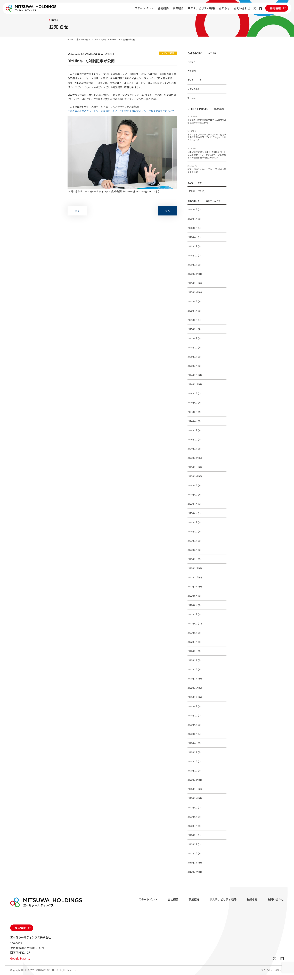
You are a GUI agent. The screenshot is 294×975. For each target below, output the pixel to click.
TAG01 (192, 190)
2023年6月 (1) (194, 513)
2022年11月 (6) (194, 577)
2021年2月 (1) (194, 761)
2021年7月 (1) (194, 715)
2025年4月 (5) (194, 338)
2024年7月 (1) (194, 393)
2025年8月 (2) (194, 301)
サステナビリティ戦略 (201, 8)
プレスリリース (194, 79)
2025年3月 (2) (194, 347)
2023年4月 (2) (194, 531)
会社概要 (163, 8)
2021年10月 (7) (194, 696)
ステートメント (144, 8)
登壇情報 (191, 70)
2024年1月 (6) (194, 448)
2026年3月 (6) (194, 246)
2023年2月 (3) (194, 549)
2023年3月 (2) (194, 540)
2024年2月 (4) (194, 439)
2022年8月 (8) (194, 605)
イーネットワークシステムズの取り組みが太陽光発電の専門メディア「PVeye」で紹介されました (206, 137)
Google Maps (18, 958)
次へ (167, 210)
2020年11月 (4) (194, 788)
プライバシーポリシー (272, 970)
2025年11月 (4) (194, 282)
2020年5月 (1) (194, 835)
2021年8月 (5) (194, 706)
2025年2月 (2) (194, 356)
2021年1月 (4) (194, 770)
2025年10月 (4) (194, 292)
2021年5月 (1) (194, 733)
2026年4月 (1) (194, 237)
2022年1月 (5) (194, 669)
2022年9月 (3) (194, 595)
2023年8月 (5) (194, 494)
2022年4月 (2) (194, 641)
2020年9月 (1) (194, 807)
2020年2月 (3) (194, 853)
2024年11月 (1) (194, 384)
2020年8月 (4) (194, 816)
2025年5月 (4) (194, 329)
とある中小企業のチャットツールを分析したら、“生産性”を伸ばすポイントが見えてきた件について (121, 111)
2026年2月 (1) (194, 255)
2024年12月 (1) (194, 374)
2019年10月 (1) (194, 871)
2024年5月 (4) (194, 411)
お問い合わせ (242, 8)
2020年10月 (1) (194, 798)
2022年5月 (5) (194, 632)
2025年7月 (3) (194, 310)
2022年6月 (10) (194, 623)
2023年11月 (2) (194, 466)
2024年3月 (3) (194, 430)
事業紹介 (178, 8)
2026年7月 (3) (194, 218)
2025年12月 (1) (194, 273)
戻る (77, 210)
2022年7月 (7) (194, 614)
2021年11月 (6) (194, 687)
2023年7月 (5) (194, 503)
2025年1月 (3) (194, 365)
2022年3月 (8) (194, 650)
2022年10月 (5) (194, 586)
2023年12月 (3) (194, 457)
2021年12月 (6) (194, 678)
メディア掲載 (168, 53)
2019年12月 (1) (194, 862)
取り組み (191, 98)
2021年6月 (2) (194, 724)
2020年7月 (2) (194, 825)
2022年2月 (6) (194, 660)
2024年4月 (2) (194, 421)
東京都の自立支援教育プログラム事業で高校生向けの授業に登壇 (206, 121)
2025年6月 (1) (194, 319)
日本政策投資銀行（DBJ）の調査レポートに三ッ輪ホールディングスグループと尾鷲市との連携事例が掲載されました (206, 154)
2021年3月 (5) (194, 752)
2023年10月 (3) (194, 476)
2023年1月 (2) (194, 558)
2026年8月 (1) (194, 209)
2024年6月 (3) (194, 402)
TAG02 (201, 190)
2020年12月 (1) (194, 779)
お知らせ (224, 8)
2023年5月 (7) (194, 522)
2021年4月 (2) (194, 742)
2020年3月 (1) (194, 844)
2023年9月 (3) (194, 485)
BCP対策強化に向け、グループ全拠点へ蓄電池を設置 (206, 170)
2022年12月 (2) (194, 568)
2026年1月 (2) (194, 264)
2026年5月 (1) (194, 227)
